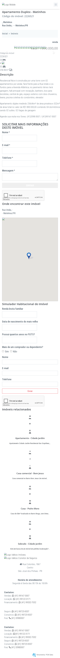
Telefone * (7, 157)
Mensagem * (8, 170)
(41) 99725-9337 (21, 611)
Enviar (30, 185)
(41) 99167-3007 (21, 595)
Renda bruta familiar (12, 308)
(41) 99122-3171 (23, 599)
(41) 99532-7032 (28, 602)
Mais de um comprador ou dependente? (22, 347)
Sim (7, 351)
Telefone (6, 379)
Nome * (6, 132)
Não (15, 351)
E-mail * (6, 145)
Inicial (5, 33)
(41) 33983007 (17, 618)
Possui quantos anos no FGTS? (18, 334)
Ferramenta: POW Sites (45, 655)
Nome (5, 357)
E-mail (5, 368)
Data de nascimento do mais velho (20, 321)
